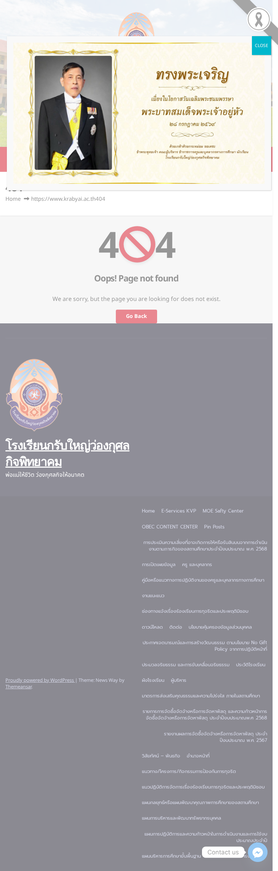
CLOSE (261, 45)
